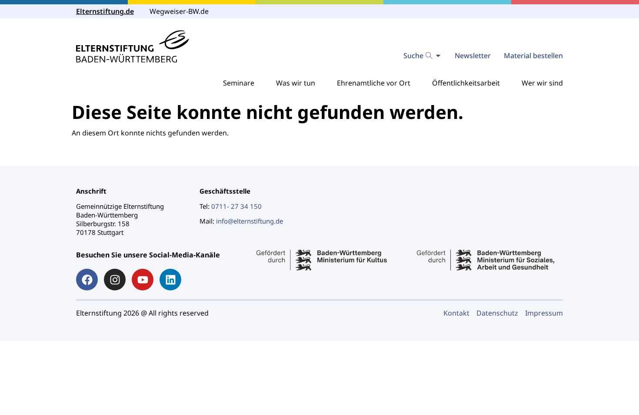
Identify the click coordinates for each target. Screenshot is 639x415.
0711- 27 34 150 (236, 206)
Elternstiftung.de (105, 11)
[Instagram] (115, 279)
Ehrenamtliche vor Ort (373, 83)
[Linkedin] (170, 279)
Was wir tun (295, 83)
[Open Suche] (438, 55)
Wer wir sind (542, 83)
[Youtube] (142, 279)
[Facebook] (87, 279)
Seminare (238, 83)
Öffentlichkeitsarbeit (466, 83)
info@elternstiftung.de (249, 221)
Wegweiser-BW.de (179, 11)
